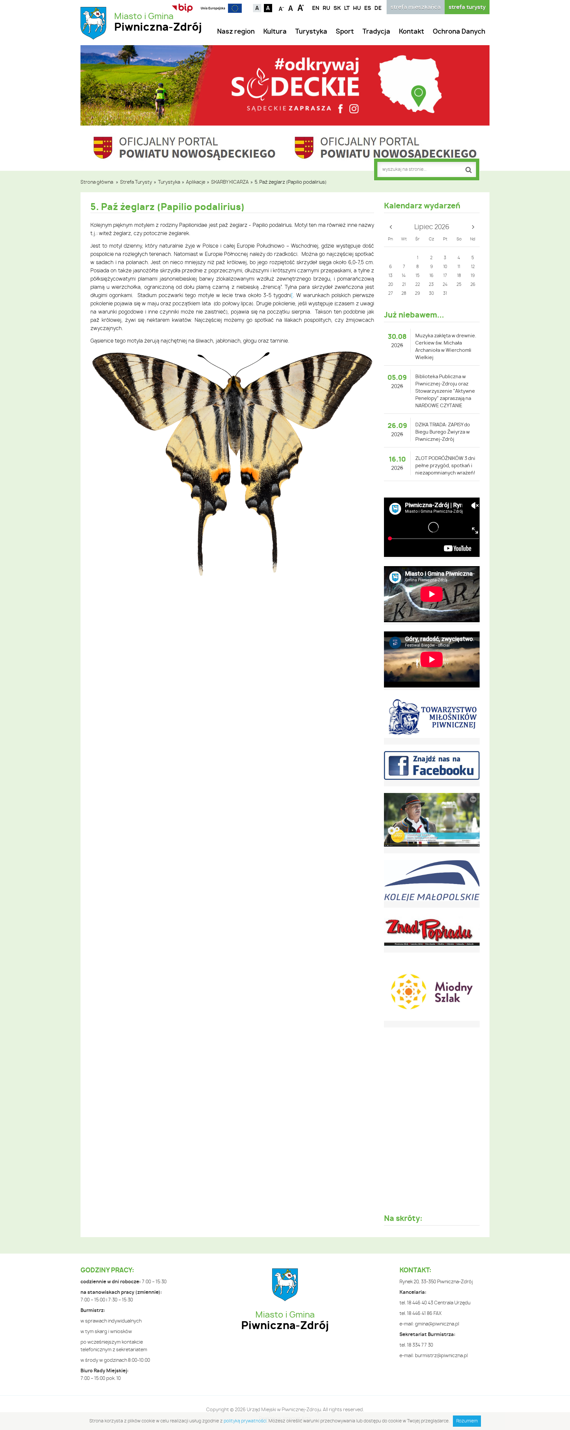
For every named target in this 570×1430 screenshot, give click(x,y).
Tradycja (376, 32)
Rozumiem (467, 1421)
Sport (345, 32)
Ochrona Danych (459, 32)
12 (473, 267)
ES (367, 8)
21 (404, 285)
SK (337, 8)
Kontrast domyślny (257, 8)
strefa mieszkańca (416, 7)
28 (403, 293)
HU (357, 8)
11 (459, 267)
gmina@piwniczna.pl (437, 1324)
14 (404, 276)
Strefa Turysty (136, 182)
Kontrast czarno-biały (268, 8)
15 (418, 276)
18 (459, 276)
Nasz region (236, 32)
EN (315, 8)
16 (431, 276)
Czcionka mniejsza (281, 7)
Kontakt (411, 32)
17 (445, 276)
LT (347, 8)
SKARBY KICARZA (230, 182)
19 (473, 276)
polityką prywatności (245, 1421)
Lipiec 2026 (431, 227)
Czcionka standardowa (291, 7)
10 (445, 267)
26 (472, 285)
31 (445, 293)
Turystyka (311, 32)
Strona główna (96, 182)
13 (391, 276)
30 (431, 293)
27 (390, 293)
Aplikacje (195, 182)
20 (390, 285)
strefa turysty (467, 7)
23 (431, 285)
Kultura (275, 32)
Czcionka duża (300, 7)
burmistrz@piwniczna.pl (441, 1356)
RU (326, 8)
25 (459, 285)
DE (378, 8)
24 (445, 285)
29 (417, 293)
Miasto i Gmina (158, 23)
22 (417, 285)
